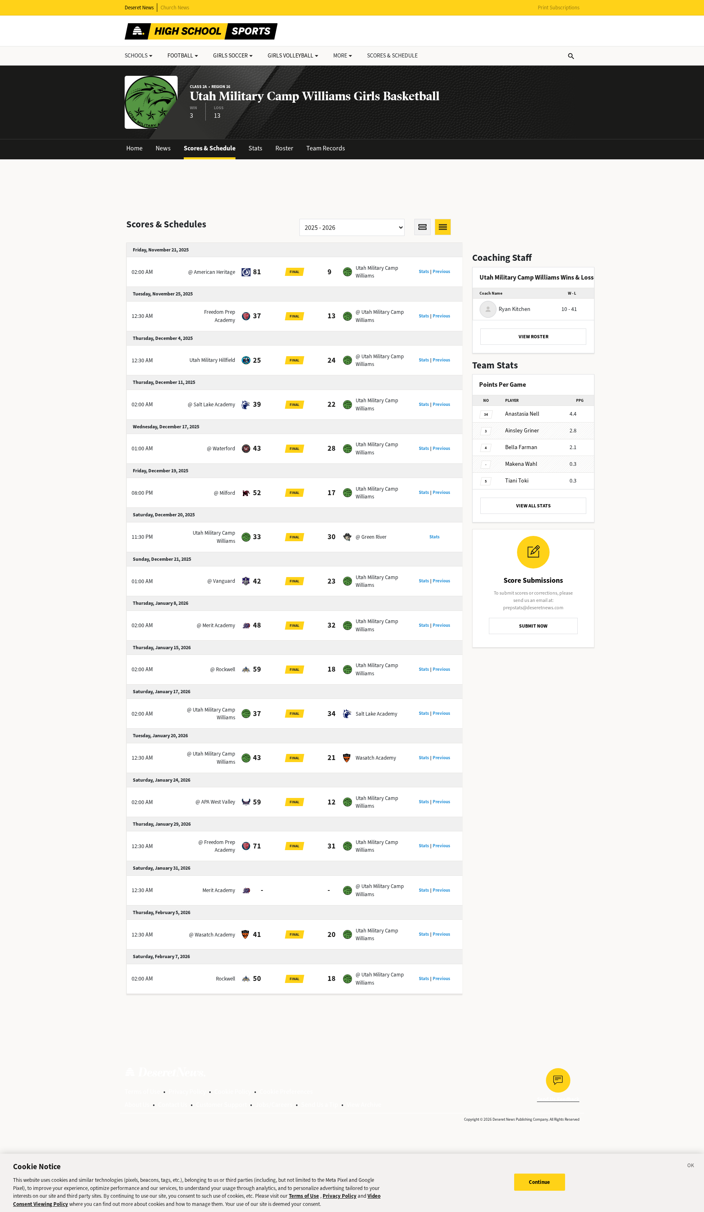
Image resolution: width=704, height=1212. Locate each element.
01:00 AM (142, 448)
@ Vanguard (221, 580)
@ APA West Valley (215, 801)
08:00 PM (142, 493)
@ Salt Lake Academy (211, 404)
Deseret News (139, 7)
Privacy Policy (187, 1091)
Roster (284, 148)
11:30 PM (142, 537)
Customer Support (221, 1104)
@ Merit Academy (216, 625)
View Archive (364, 1104)
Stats (255, 148)
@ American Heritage (211, 272)
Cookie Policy (232, 1091)
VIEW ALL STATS (533, 505)
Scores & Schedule (209, 148)
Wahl (521, 464)
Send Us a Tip (319, 1104)
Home (134, 148)
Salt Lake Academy (376, 713)
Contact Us (172, 1104)
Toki (516, 481)
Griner (522, 430)
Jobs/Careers (274, 1104)
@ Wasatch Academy (212, 934)
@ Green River (371, 536)
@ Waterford (221, 448)
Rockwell (225, 978)
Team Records (325, 148)
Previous (441, 272)
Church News (175, 7)
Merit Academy (218, 890)
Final (294, 271)
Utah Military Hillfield (212, 360)
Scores (392, 55)
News (163, 148)
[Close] (691, 1167)
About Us (137, 1104)
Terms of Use (142, 1091)
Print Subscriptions (558, 7)
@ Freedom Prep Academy (216, 846)
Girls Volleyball (290, 55)
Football (180, 55)
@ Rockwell (222, 669)
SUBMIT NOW (533, 626)
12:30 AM (142, 316)
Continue (539, 1182)
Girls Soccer (230, 55)
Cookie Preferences (286, 1091)
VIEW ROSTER (533, 336)
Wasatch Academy (376, 757)
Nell (522, 414)
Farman (521, 447)
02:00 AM (142, 272)
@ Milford (224, 492)
